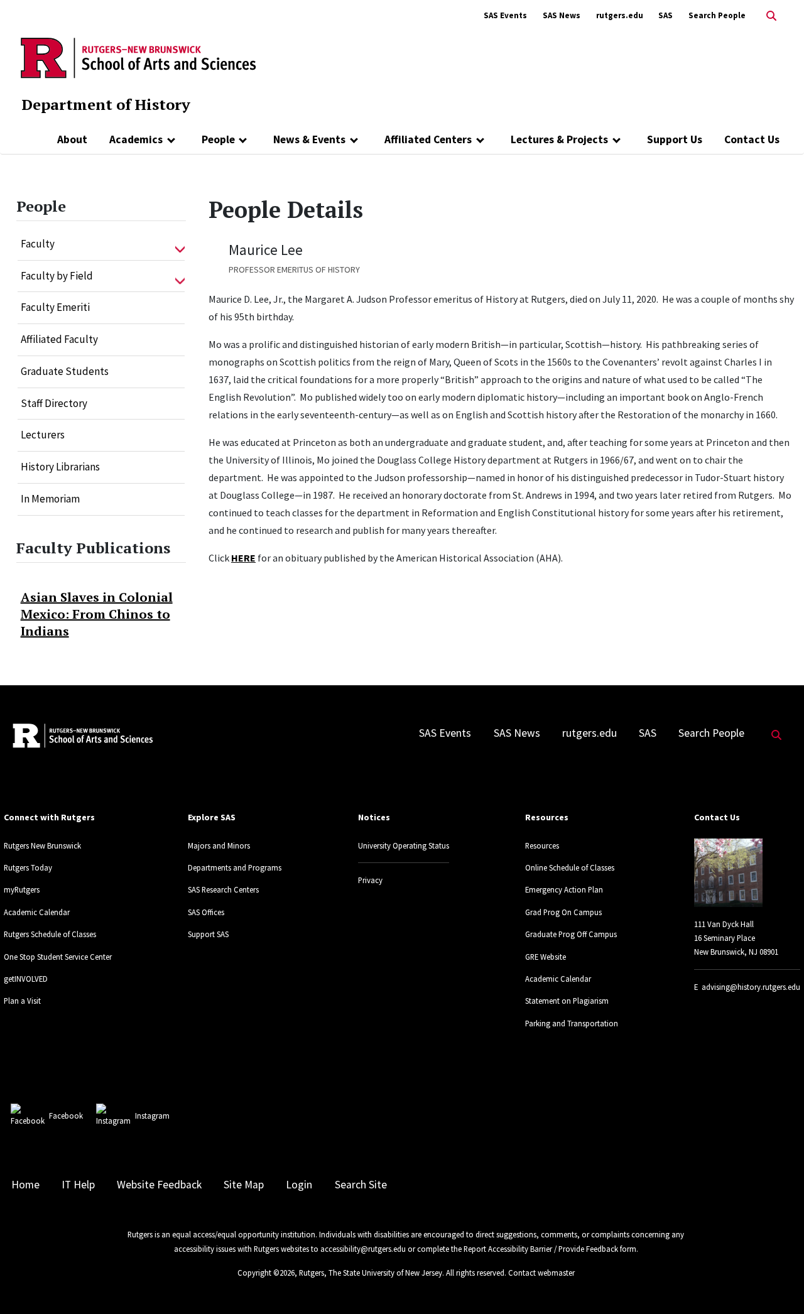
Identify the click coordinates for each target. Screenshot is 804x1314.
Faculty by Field (57, 276)
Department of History (105, 104)
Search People (717, 15)
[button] (180, 244)
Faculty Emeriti (55, 307)
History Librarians (60, 467)
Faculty (38, 244)
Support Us (674, 139)
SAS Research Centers (223, 889)
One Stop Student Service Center (58, 957)
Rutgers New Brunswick (42, 845)
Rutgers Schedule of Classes (50, 934)
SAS (665, 15)
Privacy (370, 880)
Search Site (361, 1185)
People (218, 139)
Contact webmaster (541, 1273)
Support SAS (208, 934)
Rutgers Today (28, 867)
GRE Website (545, 957)
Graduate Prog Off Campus (571, 934)
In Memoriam (50, 499)
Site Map (244, 1185)
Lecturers (43, 435)
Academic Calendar (37, 912)
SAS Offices (206, 912)
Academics (136, 139)
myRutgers (22, 889)
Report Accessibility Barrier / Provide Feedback (541, 1249)
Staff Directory (54, 403)
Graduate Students (65, 371)
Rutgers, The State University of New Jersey (370, 1273)
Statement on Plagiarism (567, 1001)
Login (299, 1185)
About (72, 139)
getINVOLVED (26, 979)
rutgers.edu (619, 15)
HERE (243, 557)
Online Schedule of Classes (569, 867)
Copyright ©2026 (266, 1273)
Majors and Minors (219, 845)
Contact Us (752, 139)
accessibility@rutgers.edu (363, 1249)
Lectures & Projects (559, 139)
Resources (542, 845)
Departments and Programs (234, 867)
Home (25, 1185)
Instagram (152, 1115)
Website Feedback (159, 1185)
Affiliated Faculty (59, 339)
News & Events (309, 139)
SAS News (561, 15)
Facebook (66, 1115)
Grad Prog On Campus (563, 912)
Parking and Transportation (571, 1023)
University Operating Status (403, 845)
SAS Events (505, 15)
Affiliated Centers (428, 139)
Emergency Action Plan (564, 889)
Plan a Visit (22, 1001)
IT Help (78, 1185)
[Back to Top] (777, 1283)
